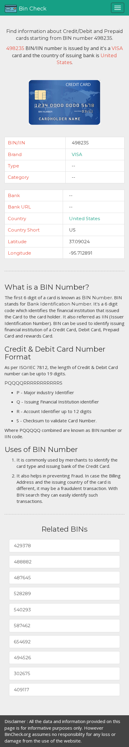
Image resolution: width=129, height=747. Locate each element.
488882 (23, 562)
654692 (22, 642)
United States (84, 218)
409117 (21, 689)
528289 (22, 593)
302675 (22, 673)
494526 (22, 657)
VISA (77, 154)
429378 (22, 545)
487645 (22, 577)
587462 (22, 625)
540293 (22, 610)
